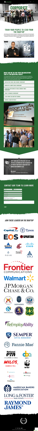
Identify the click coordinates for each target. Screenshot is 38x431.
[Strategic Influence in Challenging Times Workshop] (13, 199)
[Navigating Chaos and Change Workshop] (13, 197)
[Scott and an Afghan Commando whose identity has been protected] (19, 125)
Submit (5, 207)
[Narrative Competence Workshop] (13, 198)
